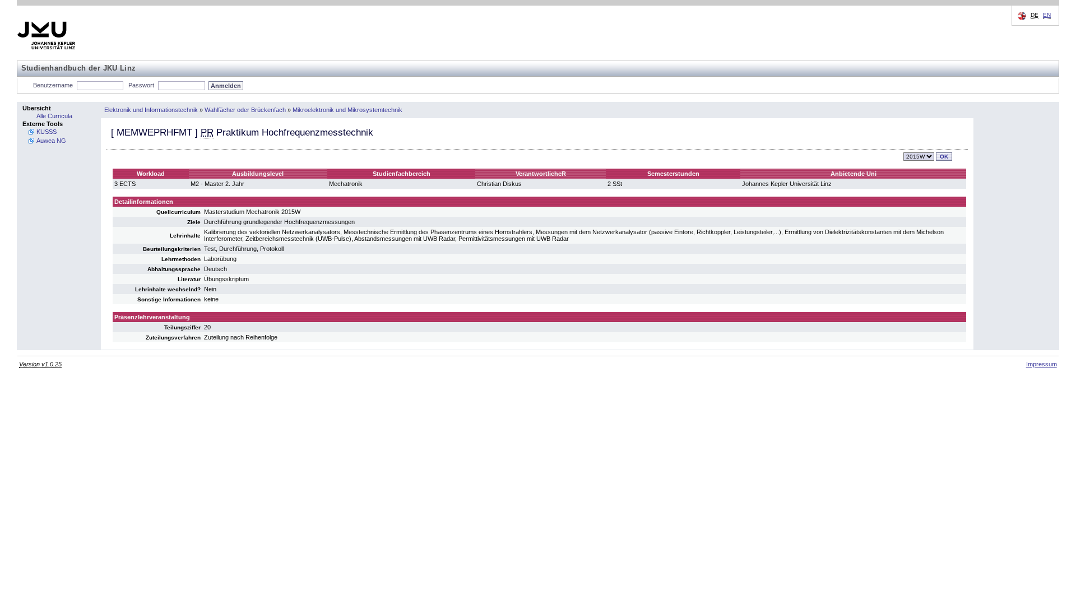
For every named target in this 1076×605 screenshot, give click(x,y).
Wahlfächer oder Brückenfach (245, 109)
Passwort (141, 85)
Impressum (1041, 364)
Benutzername (53, 85)
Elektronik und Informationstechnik (151, 109)
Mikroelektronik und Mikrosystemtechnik (347, 109)
